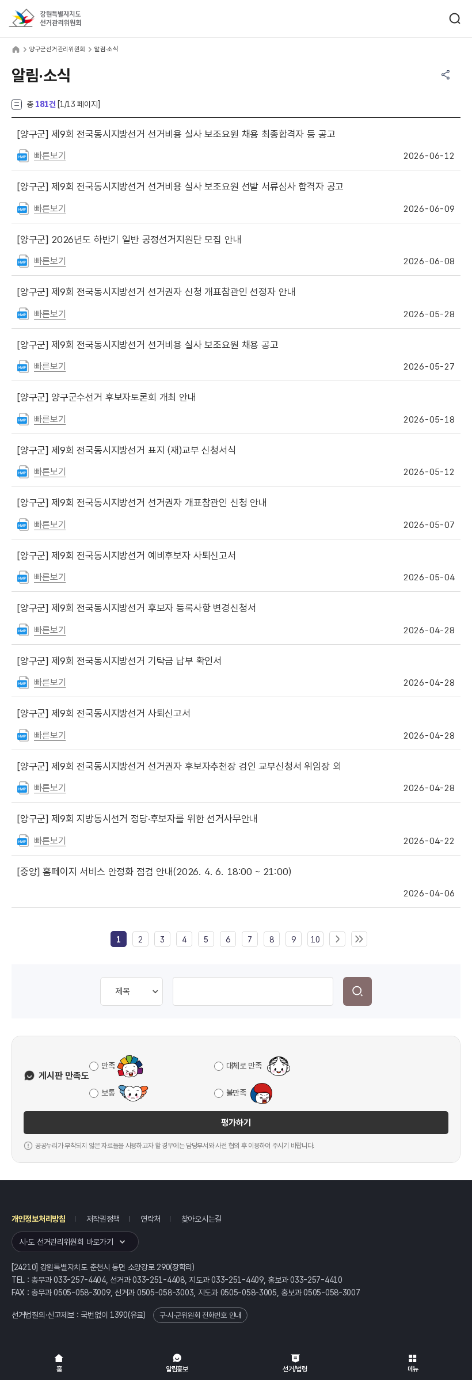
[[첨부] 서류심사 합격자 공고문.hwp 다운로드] (23, 207)
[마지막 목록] (359, 940)
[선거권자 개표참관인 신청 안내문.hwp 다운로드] (23, 524)
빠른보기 (50, 155)
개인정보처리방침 (39, 1218)
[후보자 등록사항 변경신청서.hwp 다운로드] (23, 629)
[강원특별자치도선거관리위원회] (66, 19)
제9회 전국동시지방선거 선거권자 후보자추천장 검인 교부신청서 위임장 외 (179, 766)
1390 (119, 1315)
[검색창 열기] (454, 18)
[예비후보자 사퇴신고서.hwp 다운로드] (23, 576)
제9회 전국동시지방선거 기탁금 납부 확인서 (119, 661)
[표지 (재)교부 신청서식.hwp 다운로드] (23, 471)
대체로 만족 (244, 1065)
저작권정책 (103, 1218)
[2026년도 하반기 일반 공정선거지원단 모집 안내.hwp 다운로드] (23, 260)
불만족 (236, 1092)
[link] (118, 939)
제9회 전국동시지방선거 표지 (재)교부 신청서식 (126, 450)
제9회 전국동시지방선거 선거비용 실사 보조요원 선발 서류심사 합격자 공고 (180, 186)
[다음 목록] (337, 940)
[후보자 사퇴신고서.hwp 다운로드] (23, 734)
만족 (108, 1065)
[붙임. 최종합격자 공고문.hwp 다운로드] (23, 154)
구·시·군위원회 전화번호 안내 (200, 1315)
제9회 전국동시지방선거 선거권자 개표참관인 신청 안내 (142, 502)
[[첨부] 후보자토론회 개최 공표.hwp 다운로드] (23, 418)
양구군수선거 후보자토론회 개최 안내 (106, 397)
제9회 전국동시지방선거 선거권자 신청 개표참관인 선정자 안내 (156, 292)
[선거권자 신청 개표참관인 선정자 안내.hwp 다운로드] (23, 313)
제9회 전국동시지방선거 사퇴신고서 (104, 713)
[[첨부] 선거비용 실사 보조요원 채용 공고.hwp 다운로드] (23, 365)
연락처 (150, 1218)
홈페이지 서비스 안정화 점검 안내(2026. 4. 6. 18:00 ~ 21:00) (154, 871)
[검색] (357, 991)
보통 (108, 1092)
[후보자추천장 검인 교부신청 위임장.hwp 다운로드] (23, 787)
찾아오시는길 (201, 1218)
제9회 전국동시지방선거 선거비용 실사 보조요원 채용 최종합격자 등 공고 (176, 134)
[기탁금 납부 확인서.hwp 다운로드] (23, 681)
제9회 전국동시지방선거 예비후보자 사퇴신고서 (126, 555)
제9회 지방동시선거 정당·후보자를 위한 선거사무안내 (137, 818)
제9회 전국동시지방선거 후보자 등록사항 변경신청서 (136, 608)
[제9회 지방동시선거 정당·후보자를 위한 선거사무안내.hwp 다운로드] (23, 840)
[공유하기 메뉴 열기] (445, 75)
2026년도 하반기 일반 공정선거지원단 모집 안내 (129, 239)
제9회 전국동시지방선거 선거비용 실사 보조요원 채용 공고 (148, 345)
